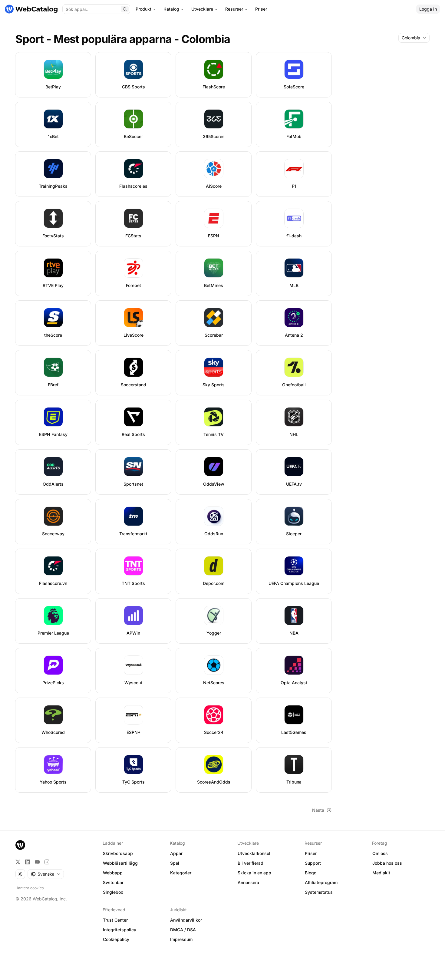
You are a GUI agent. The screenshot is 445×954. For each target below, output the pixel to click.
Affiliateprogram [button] (321, 882)
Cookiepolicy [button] (116, 939)
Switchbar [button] (113, 882)
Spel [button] (174, 863)
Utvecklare (202, 9)
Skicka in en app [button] (254, 872)
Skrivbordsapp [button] (118, 853)
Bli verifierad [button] (250, 863)
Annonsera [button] (248, 882)
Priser (261, 9)
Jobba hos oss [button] (387, 863)
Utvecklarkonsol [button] (254, 853)
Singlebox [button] (113, 892)
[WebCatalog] (20, 845)
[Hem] (31, 9)
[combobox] (414, 38)
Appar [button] (176, 853)
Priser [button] (311, 853)
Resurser (234, 9)
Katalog (171, 9)
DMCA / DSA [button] (183, 929)
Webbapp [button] (113, 872)
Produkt (143, 9)
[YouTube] (37, 862)
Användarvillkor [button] (186, 920)
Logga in (428, 9)
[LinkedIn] (27, 862)
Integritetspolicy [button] (119, 929)
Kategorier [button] (180, 872)
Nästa (318, 810)
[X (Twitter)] (17, 862)
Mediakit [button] (381, 872)
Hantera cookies (29, 888)
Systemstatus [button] (319, 892)
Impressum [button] (181, 939)
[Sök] (124, 9)
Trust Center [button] (115, 920)
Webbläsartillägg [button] (120, 863)
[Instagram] (46, 862)
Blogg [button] (311, 872)
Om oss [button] (380, 853)
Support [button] (313, 863)
